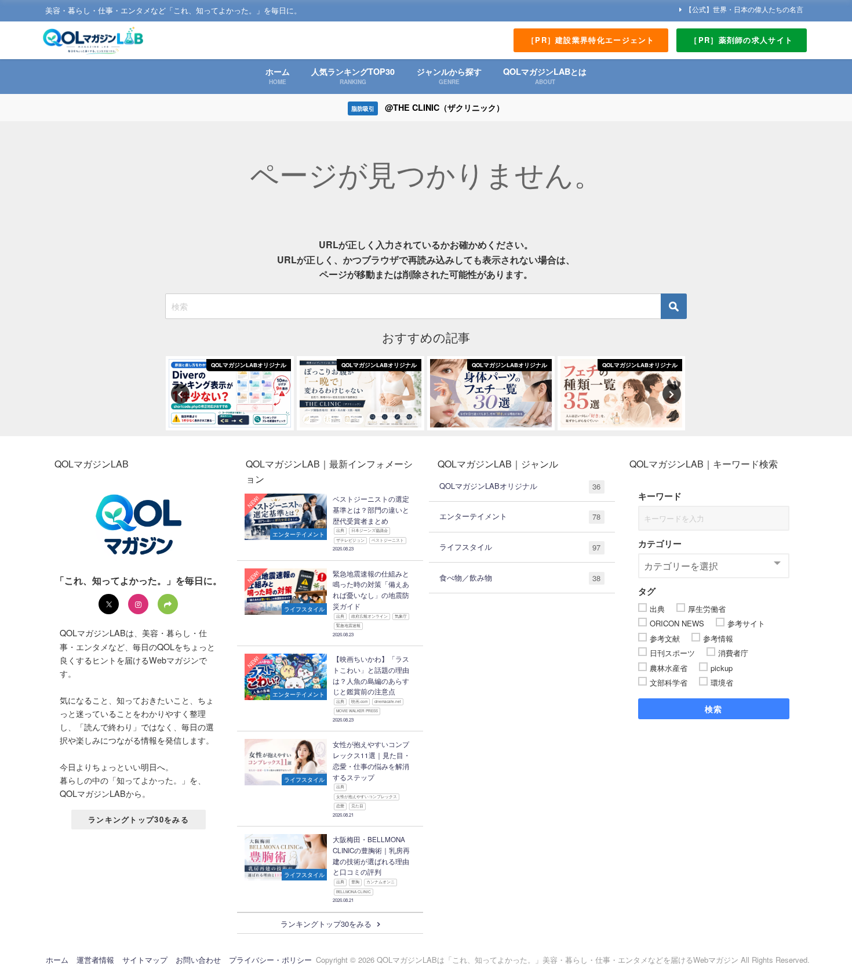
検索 (714, 709)
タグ (647, 591)
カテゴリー (660, 543)
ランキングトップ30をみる (138, 819)
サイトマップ (145, 959)
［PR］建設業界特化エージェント (591, 39)
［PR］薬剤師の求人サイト (741, 39)
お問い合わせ (198, 959)
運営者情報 (95, 959)
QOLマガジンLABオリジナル (519, 486)
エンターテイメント (519, 516)
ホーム (57, 959)
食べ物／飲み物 (519, 577)
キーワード (660, 496)
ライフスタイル (519, 547)
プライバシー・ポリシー (270, 959)
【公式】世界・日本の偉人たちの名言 (744, 9)
